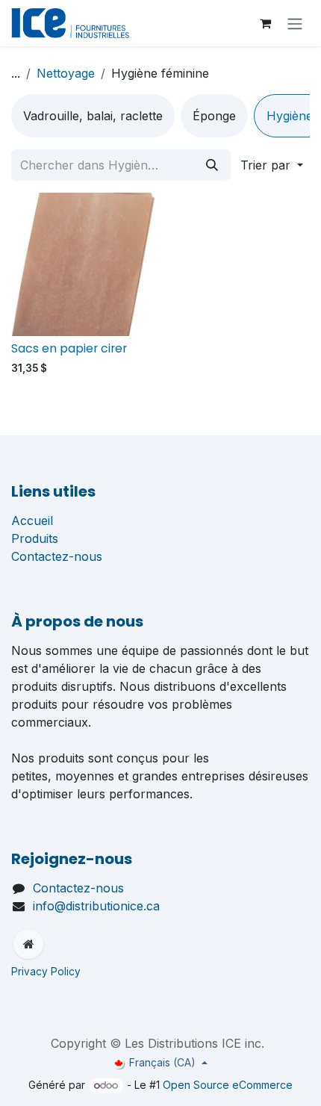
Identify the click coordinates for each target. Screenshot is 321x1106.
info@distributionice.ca (96, 905)
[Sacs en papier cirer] (83, 264)
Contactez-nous (56, 556)
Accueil (32, 520)
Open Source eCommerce (228, 1084)
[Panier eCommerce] (265, 23)
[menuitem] (93, 115)
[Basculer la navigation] (295, 23)
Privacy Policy (47, 972)
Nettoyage (66, 73)
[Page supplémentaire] (28, 944)
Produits (34, 538)
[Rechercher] (212, 165)
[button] (272, 165)
